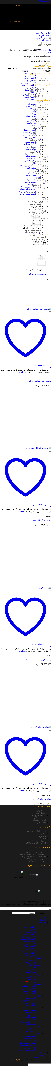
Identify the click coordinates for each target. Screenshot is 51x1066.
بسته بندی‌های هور (38, 242)
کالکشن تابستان (39, 105)
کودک (39, 102)
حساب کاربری (40, 822)
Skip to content (45, 1)
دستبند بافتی (31, 168)
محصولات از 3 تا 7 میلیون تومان (33, 854)
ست (44, 159)
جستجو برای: (41, 913)
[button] (45, 251)
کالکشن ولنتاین (40, 173)
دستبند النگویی (30, 161)
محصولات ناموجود (38, 80)
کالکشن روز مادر (29, 80)
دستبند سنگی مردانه (28, 189)
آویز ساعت (31, 123)
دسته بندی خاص (34, 109)
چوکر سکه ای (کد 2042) (41, 799)
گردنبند (43, 145)
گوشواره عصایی (29, 135)
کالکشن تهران (30, 76)
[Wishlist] (50, 311)
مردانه (38, 178)
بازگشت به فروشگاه (37, 274)
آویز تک (43, 183)
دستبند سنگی (30, 156)
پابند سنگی (31, 173)
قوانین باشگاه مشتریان (36, 831)
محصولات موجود (39, 78)
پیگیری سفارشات (39, 841)
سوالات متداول (40, 818)
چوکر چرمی (36, 150)
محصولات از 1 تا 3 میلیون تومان (33, 852)
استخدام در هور (40, 811)
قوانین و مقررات (39, 820)
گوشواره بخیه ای (34, 201)
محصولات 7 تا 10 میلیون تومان (33, 856)
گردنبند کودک (30, 106)
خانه (49, 50)
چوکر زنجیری (35, 152)
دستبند (43, 126)
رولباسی (32, 113)
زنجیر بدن (42, 114)
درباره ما (42, 836)
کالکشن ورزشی (39, 168)
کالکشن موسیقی (39, 244)
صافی (25, 71)
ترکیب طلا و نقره (39, 239)
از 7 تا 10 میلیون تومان (37, 94)
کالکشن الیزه (40, 109)
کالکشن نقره (31, 948)
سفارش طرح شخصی (37, 815)
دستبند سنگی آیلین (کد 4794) (39, 520)
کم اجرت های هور (38, 112)
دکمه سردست (30, 184)
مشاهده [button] (22, 372)
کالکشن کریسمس (28, 83)
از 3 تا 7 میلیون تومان (37, 91)
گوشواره (42, 199)
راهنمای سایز (40, 813)
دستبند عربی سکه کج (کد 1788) (38, 660)
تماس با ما (42, 202)
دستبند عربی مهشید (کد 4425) (39, 381)
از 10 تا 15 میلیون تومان (36, 96)
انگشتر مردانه (30, 180)
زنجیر (34, 125)
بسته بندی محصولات (37, 861)
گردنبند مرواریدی (29, 144)
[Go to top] (50, 909)
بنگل (34, 133)
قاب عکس (31, 121)
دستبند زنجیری (35, 138)
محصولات (42, 922)
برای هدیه (42, 107)
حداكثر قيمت (11, 68)
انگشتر (43, 124)
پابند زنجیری (31, 175)
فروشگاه (42, 50)
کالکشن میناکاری (39, 161)
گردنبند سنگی (35, 154)
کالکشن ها (36, 925)
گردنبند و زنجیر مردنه (27, 191)
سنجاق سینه (31, 116)
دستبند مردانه (30, 182)
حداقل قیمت (46, 68)
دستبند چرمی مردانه (28, 187)
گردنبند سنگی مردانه (27, 194)
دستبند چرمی (30, 158)
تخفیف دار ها (41, 121)
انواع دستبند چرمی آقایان (36, 859)
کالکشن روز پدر (29, 78)
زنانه (39, 175)
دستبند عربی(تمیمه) (28, 165)
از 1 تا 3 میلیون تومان (37, 89)
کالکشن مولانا (30, 87)
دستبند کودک (31, 104)
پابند (44, 190)
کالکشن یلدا (31, 99)
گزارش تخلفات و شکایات (35, 843)
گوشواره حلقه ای (29, 132)
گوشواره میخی (35, 209)
